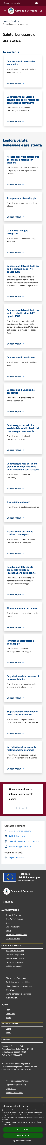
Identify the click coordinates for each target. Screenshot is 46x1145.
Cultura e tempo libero (15, 954)
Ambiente (10, 989)
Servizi (14, 21)
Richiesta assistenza (14, 1092)
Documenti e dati (13, 938)
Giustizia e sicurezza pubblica (18, 982)
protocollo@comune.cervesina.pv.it (22, 1066)
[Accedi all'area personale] (36, 3)
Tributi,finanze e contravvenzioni (19, 985)
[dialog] (23, 1123)
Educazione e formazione (16, 978)
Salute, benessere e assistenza (18, 993)
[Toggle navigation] (4, 10)
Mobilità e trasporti (14, 966)
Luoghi (8, 1028)
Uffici (8, 922)
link (10, 1124)
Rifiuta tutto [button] (23, 1135)
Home (5, 21)
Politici (8, 930)
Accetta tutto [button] (23, 1130)
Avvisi (8, 1017)
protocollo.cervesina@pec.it (18, 1063)
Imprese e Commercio (15, 958)
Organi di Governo (13, 914)
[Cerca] (40, 10)
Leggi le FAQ (11, 1088)
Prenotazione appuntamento (17, 1080)
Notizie (9, 1009)
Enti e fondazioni (13, 926)
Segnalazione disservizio (16, 1084)
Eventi (8, 1032)
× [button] (43, 1105)
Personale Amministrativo (16, 934)
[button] (23, 1140)
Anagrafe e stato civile (15, 950)
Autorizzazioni (12, 997)
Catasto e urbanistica (14, 962)
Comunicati (10, 1013)
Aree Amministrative (14, 918)
